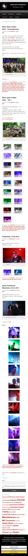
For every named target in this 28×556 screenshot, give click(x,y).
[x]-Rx (3, 83)
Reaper (15, 88)
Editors (12, 84)
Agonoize (7, 83)
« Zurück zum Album (6, 322)
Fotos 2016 (12, 278)
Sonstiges (17, 17)
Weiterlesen (5, 79)
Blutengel (6, 500)
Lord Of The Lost (8, 514)
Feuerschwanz (13, 505)
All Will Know (11, 497)
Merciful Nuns (17, 87)
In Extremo (15, 509)
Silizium (3, 467)
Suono (22, 88)
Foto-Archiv (4, 17)
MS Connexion (15, 279)
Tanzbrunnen (22, 529)
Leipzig (11, 87)
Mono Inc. (16, 517)
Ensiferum (4, 504)
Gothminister (5, 86)
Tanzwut (9, 90)
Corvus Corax (5, 502)
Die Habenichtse (17, 226)
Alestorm (4, 497)
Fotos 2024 (12, 225)
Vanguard (14, 90)
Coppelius (13, 500)
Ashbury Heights (13, 83)
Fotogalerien (18, 14)
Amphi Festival (20, 497)
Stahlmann (10, 525)
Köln (19, 509)
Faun (7, 504)
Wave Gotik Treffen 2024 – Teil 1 (9, 98)
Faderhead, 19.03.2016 (10, 236)
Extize (23, 84)
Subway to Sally (6, 527)
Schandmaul (15, 523)
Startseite (4, 14)
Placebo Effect (10, 88)
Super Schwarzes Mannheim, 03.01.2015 (10, 286)
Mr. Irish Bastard (5, 229)
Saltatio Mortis (7, 523)
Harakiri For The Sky (6, 507)
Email (3, 480)
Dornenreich (12, 502)
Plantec (22, 229)
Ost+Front (17, 520)
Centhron (4, 466)
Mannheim (9, 279)
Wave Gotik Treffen (20, 90)
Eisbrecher (19, 502)
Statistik (15, 526)
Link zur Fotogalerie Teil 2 (7, 118)
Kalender (11, 17)
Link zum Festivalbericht (7, 119)
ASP (3, 500)
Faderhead (4, 279)
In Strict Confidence (12, 86)
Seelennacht (20, 466)
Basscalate (19, 83)
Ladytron (8, 87)
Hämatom (10, 509)
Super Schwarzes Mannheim (15, 467)
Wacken (16, 532)
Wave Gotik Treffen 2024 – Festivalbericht (10, 28)
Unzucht (10, 532)
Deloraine (4, 84)
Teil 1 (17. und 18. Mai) (12, 53)
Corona (21, 499)
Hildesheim (5, 509)
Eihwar (16, 84)
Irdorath (18, 86)
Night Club (22, 87)
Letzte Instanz (12, 512)
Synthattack (4, 90)
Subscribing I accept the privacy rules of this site (13, 486)
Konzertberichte (13, 82)
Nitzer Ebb (4, 88)
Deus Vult (9, 84)
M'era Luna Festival (20, 514)
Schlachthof (21, 523)
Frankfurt (21, 505)
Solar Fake (4, 525)
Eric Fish (20, 84)
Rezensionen (11, 14)
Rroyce (18, 88)
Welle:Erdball (5, 91)
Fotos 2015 (12, 465)
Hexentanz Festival (17, 507)
